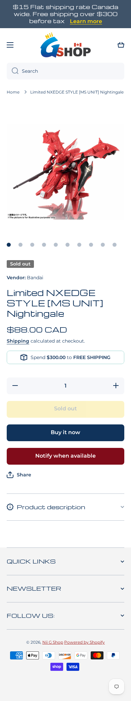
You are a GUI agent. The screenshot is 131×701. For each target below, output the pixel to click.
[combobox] (65, 71)
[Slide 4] (44, 245)
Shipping (18, 341)
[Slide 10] (115, 245)
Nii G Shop (52, 642)
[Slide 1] (9, 245)
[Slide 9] (103, 245)
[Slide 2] (20, 245)
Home (13, 92)
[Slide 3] (32, 245)
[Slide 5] (56, 245)
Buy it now (65, 432)
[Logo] (65, 45)
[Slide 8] (91, 245)
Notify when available (65, 456)
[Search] (12, 71)
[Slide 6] (68, 245)
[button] (121, 45)
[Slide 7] (79, 245)
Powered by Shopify (84, 642)
